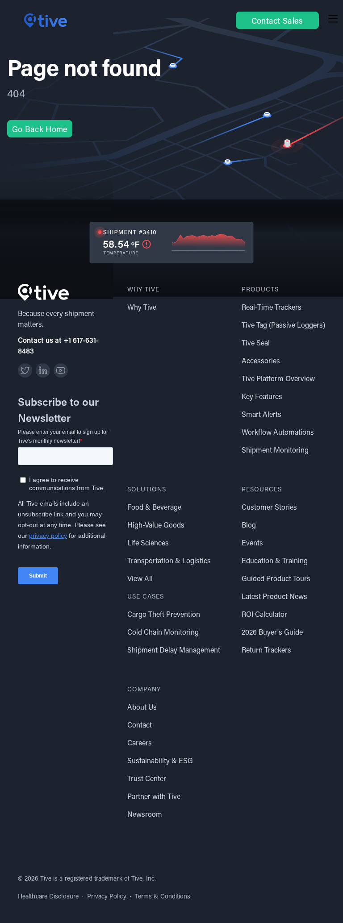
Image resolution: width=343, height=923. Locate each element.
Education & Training (275, 560)
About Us (142, 706)
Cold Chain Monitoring (163, 631)
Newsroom (144, 814)
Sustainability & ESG (160, 760)
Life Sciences (148, 542)
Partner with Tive (153, 796)
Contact (139, 724)
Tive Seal (256, 342)
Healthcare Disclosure (48, 896)
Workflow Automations (278, 432)
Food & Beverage (154, 506)
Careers (139, 742)
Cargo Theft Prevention (163, 614)
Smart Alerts (261, 414)
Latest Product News (274, 596)
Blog (249, 524)
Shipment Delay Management (173, 649)
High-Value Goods (155, 524)
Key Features (262, 396)
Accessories (261, 360)
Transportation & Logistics (169, 560)
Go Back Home (39, 129)
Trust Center (146, 778)
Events (252, 542)
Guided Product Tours (276, 578)
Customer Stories (269, 506)
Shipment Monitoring (275, 449)
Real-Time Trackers (271, 307)
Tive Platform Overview (278, 378)
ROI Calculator (264, 614)
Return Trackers (266, 649)
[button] (333, 20)
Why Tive (141, 307)
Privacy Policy (106, 896)
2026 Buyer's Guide (272, 631)
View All (140, 578)
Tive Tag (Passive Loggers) (283, 324)
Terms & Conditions (163, 896)
